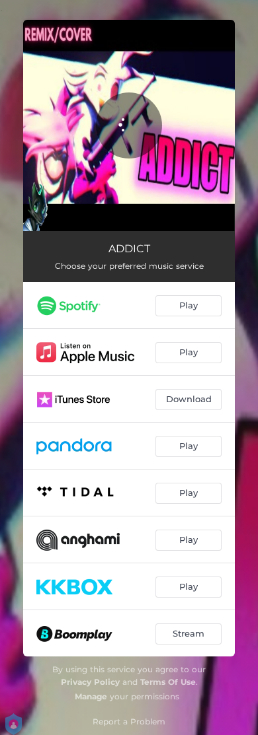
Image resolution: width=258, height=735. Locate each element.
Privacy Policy (90, 682)
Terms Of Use (168, 682)
